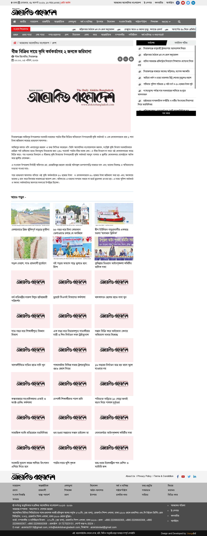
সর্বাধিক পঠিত (181, 42)
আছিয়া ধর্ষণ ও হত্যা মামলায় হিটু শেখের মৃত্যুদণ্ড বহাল (167, 77)
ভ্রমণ (66, 494)
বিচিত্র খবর (173, 494)
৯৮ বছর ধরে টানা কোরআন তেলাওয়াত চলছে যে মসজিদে (67, 231)
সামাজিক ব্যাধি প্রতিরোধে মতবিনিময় (30, 433)
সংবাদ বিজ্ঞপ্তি (125, 21)
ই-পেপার (148, 2)
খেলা (86, 34)
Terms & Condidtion (163, 476)
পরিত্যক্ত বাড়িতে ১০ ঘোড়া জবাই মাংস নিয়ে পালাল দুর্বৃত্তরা (111, 400)
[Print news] (131, 59)
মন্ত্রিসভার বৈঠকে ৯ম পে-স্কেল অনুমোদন (90, 29)
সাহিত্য (145, 494)
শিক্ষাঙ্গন (154, 21)
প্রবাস (15, 490)
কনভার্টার (159, 2)
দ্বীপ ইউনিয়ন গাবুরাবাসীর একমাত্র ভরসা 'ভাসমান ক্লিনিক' (111, 231)
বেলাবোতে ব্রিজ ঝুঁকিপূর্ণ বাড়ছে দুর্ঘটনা (30, 229)
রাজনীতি (46, 21)
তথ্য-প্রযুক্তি (147, 485)
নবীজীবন (133, 34)
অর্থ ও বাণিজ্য (86, 21)
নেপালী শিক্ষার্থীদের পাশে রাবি (68, 399)
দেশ (66, 34)
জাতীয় (23, 21)
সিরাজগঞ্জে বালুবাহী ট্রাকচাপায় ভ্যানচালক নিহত (165, 48)
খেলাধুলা (72, 21)
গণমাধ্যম (146, 490)
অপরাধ (16, 499)
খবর (95, 34)
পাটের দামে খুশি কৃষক (64, 463)
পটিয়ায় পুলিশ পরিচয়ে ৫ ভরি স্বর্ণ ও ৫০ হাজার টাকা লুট (168, 84)
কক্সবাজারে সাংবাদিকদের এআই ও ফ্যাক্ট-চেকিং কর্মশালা (29, 400)
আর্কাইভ (170, 2)
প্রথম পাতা (27, 34)
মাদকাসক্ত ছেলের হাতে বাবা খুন (111, 297)
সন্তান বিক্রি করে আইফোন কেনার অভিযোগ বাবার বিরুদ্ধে (111, 333)
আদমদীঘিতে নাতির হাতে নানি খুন (28, 365)
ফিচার (170, 485)
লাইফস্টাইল (141, 21)
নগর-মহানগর (54, 34)
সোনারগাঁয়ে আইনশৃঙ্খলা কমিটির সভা (113, 433)
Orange (191, 533)
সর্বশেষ (151, 42)
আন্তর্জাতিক (59, 21)
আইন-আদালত (96, 490)
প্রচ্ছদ (15, 34)
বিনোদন (111, 21)
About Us (130, 476)
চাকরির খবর (121, 494)
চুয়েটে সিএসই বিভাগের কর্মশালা (69, 297)
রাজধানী (42, 490)
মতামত (171, 490)
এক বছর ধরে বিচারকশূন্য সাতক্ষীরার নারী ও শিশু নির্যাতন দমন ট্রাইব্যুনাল (71, 333)
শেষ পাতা (40, 34)
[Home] (14, 22)
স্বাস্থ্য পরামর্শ (44, 494)
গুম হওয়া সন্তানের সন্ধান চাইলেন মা (70, 433)
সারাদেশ (34, 21)
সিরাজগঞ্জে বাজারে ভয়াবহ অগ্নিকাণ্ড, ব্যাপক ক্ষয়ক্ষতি (167, 71)
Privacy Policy (144, 476)
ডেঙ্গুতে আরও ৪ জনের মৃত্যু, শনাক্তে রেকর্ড (136, 29)
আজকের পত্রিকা (178, 505)
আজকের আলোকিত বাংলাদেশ (127, 2)
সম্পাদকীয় (120, 34)
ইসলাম (100, 21)
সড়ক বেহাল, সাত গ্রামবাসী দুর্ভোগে (29, 263)
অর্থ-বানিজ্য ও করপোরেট (152, 34)
